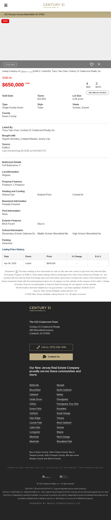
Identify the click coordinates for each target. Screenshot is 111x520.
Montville (34, 441)
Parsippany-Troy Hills (67, 404)
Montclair (34, 436)
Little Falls (34, 427)
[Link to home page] (55, 6)
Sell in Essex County (58, 452)
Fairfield (33, 413)
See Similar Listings (97, 93)
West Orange (63, 436)
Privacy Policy (35, 467)
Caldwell (33, 394)
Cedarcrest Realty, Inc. (51, 484)
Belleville (34, 385)
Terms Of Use (15, 467)
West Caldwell (64, 422)
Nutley (60, 394)
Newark (60, 385)
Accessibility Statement (61, 467)
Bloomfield (34, 390)
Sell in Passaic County (55, 455)
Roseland (61, 408)
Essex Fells (35, 408)
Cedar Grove (35, 399)
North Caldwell (64, 390)
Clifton (32, 404)
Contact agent (10, 64)
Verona (60, 427)
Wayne (60, 432)
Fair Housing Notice (91, 467)
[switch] (91, 64)
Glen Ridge (34, 418)
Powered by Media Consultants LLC (55, 503)
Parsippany (62, 399)
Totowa (60, 418)
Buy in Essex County (38, 452)
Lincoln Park (35, 422)
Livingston (34, 432)
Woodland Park (64, 441)
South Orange (63, 413)
